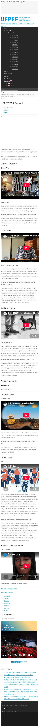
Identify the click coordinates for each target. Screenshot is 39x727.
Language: (7, 81)
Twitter (6, 598)
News (5, 28)
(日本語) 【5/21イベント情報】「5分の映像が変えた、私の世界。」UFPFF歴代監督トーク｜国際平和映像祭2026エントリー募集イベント (21, 691)
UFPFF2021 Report (12, 103)
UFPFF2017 (15, 54)
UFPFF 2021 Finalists (7, 592)
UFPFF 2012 (15, 66)
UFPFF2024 (15, 37)
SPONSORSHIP (8, 73)
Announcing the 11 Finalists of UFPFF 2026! (17, 677)
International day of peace (9, 711)
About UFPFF (7, 30)
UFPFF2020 (15, 47)
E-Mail (6, 610)
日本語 (11, 83)
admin (6, 110)
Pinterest (7, 603)
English (12, 86)
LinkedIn (7, 608)
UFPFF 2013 (15, 64)
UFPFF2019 (15, 49)
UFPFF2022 (15, 42)
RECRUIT (6, 76)
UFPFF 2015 (15, 59)
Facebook (7, 596)
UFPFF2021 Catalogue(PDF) (9, 589)
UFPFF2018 (15, 52)
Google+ (6, 605)
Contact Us (7, 78)
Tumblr (6, 601)
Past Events (11, 33)
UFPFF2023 (15, 40)
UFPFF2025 (15, 35)
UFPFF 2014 (15, 61)
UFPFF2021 (15, 45)
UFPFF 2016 (15, 57)
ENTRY (6, 71)
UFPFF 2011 (15, 69)
